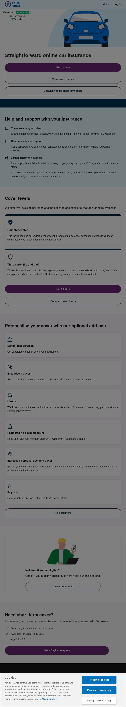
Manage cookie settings (99, 700)
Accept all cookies (99, 679)
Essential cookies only (99, 690)
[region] (63, 690)
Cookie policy (49, 699)
